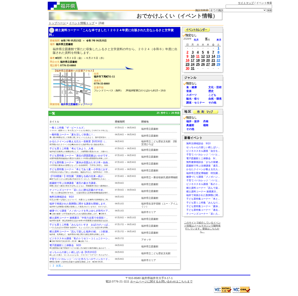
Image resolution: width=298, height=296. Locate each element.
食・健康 (191, 87)
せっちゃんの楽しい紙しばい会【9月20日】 (73, 252)
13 (208, 56)
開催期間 (120, 121)
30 (187, 68)
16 (187, 60)
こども (212, 94)
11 (197, 56)
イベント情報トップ (81, 23)
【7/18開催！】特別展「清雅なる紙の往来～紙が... (77, 176)
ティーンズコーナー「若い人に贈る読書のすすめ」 (77, 190)
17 (192, 60)
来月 (219, 39)
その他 (212, 102)
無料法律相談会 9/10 (61, 196)
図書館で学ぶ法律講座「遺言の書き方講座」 (73, 183)
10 (192, 56)
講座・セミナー (195, 102)
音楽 (189, 91)
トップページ (57, 23)
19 (203, 60)
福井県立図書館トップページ (76, 104)
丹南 (205, 121)
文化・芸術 (215, 87)
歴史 (211, 91)
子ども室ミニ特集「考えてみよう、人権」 (72, 148)
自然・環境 (215, 98)
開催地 (145, 121)
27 (208, 64)
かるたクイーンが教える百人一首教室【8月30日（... (78, 141)
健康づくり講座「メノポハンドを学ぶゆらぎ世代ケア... (79, 210)
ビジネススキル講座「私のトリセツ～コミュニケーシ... (79, 238)
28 (213, 64)
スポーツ (191, 94)
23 (187, 64)
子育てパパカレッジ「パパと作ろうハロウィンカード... (79, 259)
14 (213, 56)
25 (198, 64)
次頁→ (59, 265)
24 (192, 64)
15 (218, 56)
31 (192, 68)
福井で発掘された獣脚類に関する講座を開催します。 (78, 203)
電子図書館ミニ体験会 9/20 (65, 245)
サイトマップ (246, 2)
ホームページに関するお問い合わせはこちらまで (161, 281)
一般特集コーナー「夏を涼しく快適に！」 (72, 134)
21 (213, 60)
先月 (196, 39)
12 (203, 56)
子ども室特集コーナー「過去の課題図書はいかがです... (79, 155)
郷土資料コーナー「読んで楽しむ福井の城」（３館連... (79, 231)
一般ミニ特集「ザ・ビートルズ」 (67, 127)
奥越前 (190, 125)
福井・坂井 (192, 121)
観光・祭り (192, 98)
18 (198, 60)
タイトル (54, 121)
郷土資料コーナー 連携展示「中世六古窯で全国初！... (78, 217)
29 (218, 64)
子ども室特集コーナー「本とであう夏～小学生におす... (79, 169)
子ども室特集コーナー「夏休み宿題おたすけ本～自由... (79, 162)
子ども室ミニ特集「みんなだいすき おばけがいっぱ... (79, 224)
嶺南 (205, 125)
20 (208, 60)
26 (203, 64)
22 (218, 60)
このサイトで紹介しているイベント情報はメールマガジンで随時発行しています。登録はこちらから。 (202, 227)
